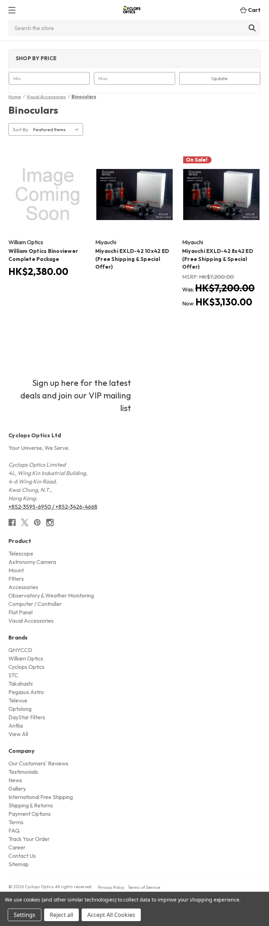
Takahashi (20, 683)
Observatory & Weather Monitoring (51, 595)
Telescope (20, 553)
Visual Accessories (31, 620)
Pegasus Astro (26, 691)
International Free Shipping (40, 796)
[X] (24, 522)
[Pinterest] (37, 522)
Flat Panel (20, 612)
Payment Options (29, 813)
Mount (16, 570)
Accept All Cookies (111, 915)
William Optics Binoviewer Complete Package (43, 255)
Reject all (61, 915)
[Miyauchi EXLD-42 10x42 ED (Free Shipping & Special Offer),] (134, 194)
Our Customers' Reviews (38, 763)
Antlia (15, 725)
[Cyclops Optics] (131, 10)
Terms (15, 822)
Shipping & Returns (30, 805)
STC (13, 675)
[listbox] (57, 129)
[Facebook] (12, 522)
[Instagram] (50, 522)
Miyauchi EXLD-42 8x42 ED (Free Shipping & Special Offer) (217, 259)
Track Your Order (29, 838)
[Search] (252, 28)
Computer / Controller (35, 603)
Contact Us (22, 855)
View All (18, 733)
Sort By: (21, 129)
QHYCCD (20, 649)
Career (17, 847)
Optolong (20, 708)
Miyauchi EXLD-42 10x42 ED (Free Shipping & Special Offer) (132, 259)
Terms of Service (144, 887)
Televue (17, 700)
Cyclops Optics (26, 666)
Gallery (17, 788)
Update (220, 78)
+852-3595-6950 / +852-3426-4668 (52, 506)
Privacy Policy (111, 887)
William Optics (25, 658)
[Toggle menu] (11, 10)
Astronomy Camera (32, 561)
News (15, 780)
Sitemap (18, 864)
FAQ (14, 830)
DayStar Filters (26, 717)
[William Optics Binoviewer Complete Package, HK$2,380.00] (47, 194)
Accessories (23, 587)
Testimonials (23, 771)
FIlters (16, 578)
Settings (24, 915)
